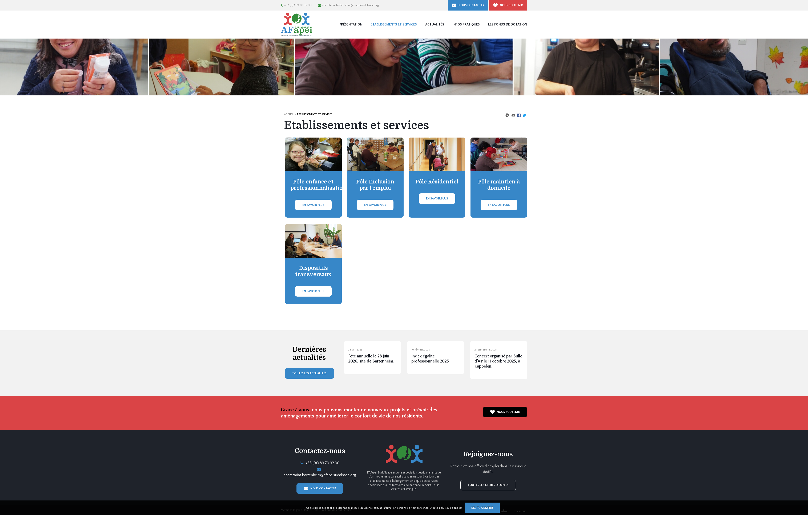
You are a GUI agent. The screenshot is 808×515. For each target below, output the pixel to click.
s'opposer (456, 508)
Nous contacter (471, 5)
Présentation (350, 24)
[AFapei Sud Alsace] (296, 24)
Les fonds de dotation (507, 24)
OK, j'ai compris (482, 508)
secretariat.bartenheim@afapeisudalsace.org (350, 5)
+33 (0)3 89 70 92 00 (298, 5)
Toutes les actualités (309, 373)
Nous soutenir (511, 5)
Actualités (434, 24)
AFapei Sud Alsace (404, 454)
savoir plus (439, 508)
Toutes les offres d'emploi (488, 485)
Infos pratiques (466, 24)
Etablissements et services (394, 24)
